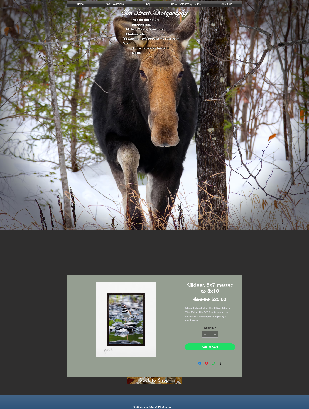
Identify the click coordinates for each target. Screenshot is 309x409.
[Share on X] (220, 363)
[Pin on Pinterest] (206, 363)
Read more (191, 320)
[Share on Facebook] (200, 363)
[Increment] (215, 334)
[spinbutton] (210, 334)
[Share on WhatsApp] (213, 363)
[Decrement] (204, 334)
